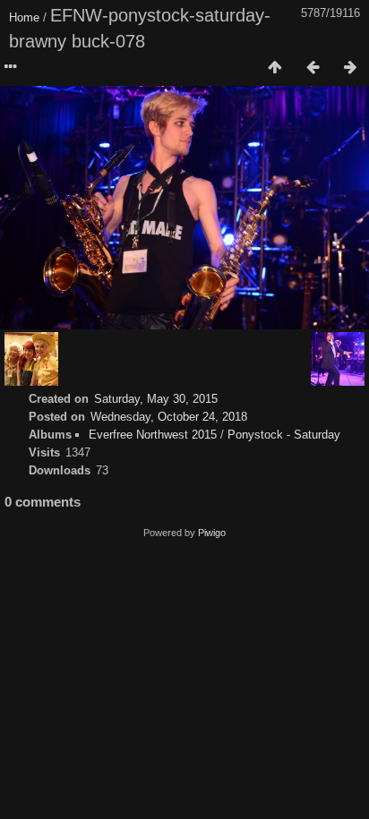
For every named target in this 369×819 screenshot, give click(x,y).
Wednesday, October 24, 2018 (168, 416)
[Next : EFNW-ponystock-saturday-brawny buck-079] (350, 68)
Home (24, 17)
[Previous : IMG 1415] (312, 68)
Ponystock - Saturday (283, 434)
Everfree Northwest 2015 (153, 434)
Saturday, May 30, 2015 (156, 398)
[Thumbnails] (275, 68)
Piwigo (212, 532)
